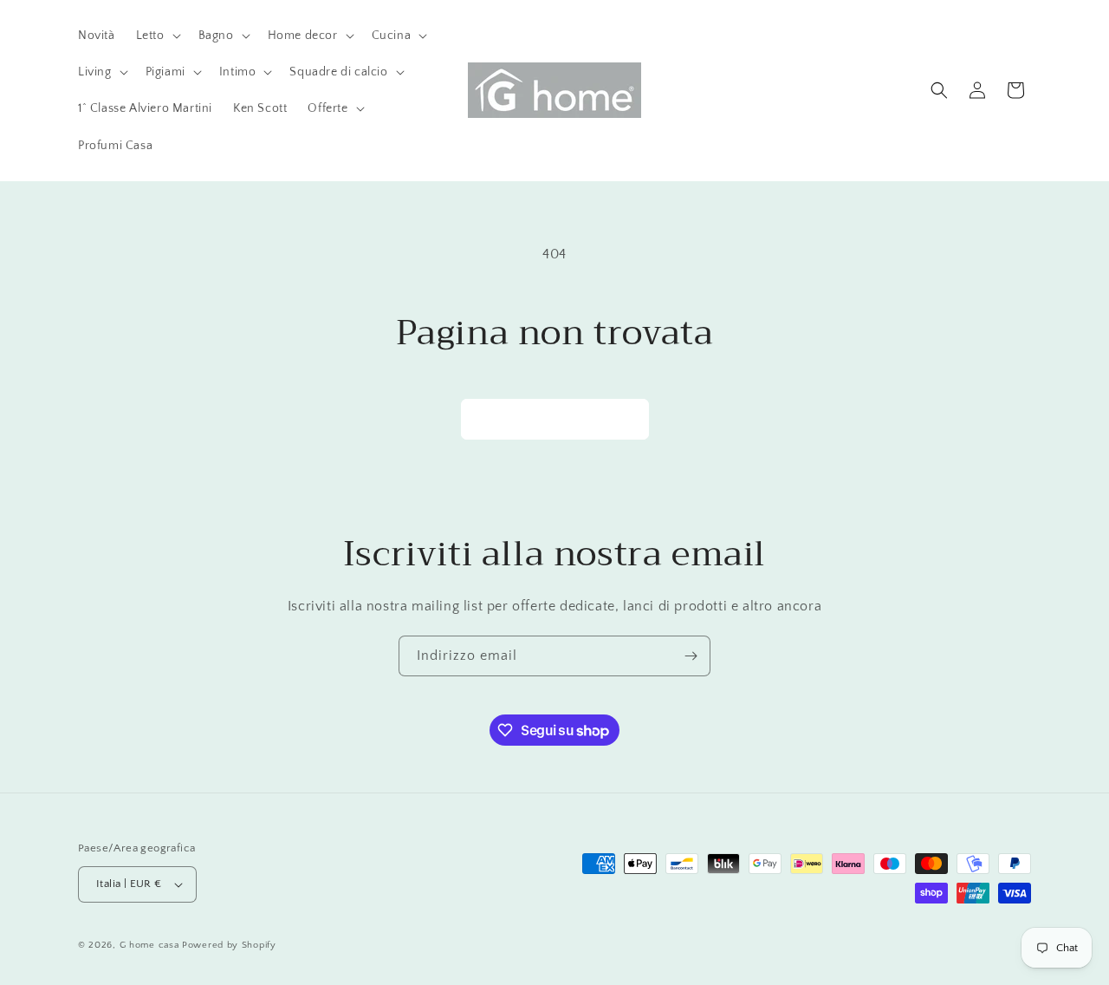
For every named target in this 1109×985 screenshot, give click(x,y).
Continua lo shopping (555, 418)
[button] (157, 35)
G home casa (149, 945)
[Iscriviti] (690, 656)
